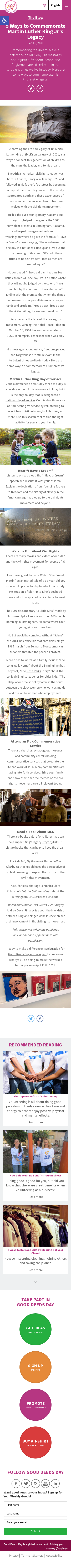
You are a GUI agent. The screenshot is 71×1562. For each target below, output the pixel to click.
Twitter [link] (31, 88)
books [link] (24, 836)
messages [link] (18, 349)
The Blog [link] (35, 17)
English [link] (55, 5)
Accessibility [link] (54, 1556)
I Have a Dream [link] (53, 475)
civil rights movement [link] (46, 207)
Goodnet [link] (23, 935)
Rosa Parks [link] (34, 671)
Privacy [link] (14, 1556)
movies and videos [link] (38, 556)
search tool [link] (34, 417)
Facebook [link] (40, 88)
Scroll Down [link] (35, 96)
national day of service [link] (20, 400)
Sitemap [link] (37, 1556)
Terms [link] (25, 1556)
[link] (4, 20)
